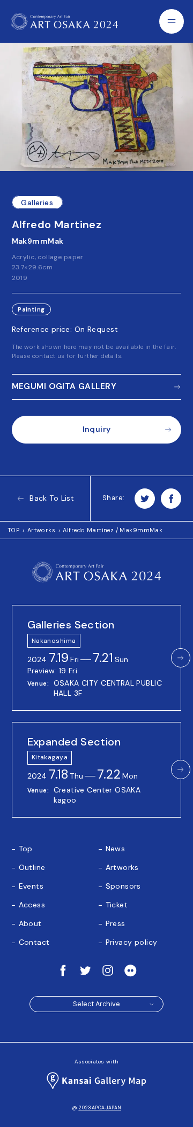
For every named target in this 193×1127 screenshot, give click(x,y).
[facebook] (63, 970)
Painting (31, 309)
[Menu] (171, 21)
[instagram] (108, 970)
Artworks (41, 530)
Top (26, 848)
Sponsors (123, 886)
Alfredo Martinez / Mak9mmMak (112, 530)
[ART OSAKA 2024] (64, 21)
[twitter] (85, 970)
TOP (13, 530)
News (115, 848)
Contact (34, 942)
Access (32, 905)
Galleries (37, 202)
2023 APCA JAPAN (99, 1108)
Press (115, 923)
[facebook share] (171, 498)
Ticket (117, 905)
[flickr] (130, 970)
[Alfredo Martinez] (96, 107)
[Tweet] (145, 498)
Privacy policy (132, 942)
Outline (32, 867)
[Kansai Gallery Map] (97, 1080)
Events (31, 886)
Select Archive (96, 1004)
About (30, 923)
